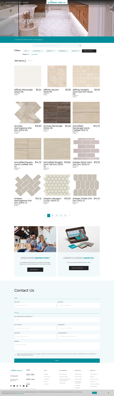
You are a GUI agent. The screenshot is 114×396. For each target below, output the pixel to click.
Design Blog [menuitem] (62, 383)
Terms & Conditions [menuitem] (95, 384)
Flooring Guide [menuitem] (78, 379)
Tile (29, 13)
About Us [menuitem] (92, 376)
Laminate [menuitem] (46, 384)
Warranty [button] (50, 51)
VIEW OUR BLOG (34, 269)
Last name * (60, 301)
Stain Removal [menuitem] (78, 374)
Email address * (61, 324)
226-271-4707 (25, 2)
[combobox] (55, 45)
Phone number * (18, 324)
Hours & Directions (80, 5)
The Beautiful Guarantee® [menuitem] (78, 382)
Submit (57, 360)
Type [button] (25, 51)
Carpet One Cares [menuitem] (94, 379)
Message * (16, 341)
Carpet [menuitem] (45, 381)
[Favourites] (105, 5)
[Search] (80, 45)
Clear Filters (34, 54)
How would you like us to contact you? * (23, 316)
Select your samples (77, 268)
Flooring (24, 13)
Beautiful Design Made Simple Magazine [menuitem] (64, 380)
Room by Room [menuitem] (94, 374)
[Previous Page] (44, 215)
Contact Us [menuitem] (92, 381)
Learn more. (20, 393)
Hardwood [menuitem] (46, 379)
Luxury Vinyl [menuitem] (47, 376)
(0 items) (108, 5)
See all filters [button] (88, 50)
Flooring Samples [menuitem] (63, 376)
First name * (17, 301)
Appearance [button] (62, 51)
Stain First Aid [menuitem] (78, 376)
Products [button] (8, 5)
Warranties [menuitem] (77, 385)
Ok (94, 392)
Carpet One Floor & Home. (20, 389)
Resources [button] (17, 5)
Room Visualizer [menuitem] (63, 374)
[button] (103, 5)
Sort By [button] (30, 60)
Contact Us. (40, 39)
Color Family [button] (37, 51)
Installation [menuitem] (77, 387)
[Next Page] (69, 215)
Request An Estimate (94, 5)
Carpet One (17, 13)
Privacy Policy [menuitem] (93, 386)
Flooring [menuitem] (46, 374)
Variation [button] (74, 51)
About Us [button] (25, 5)
